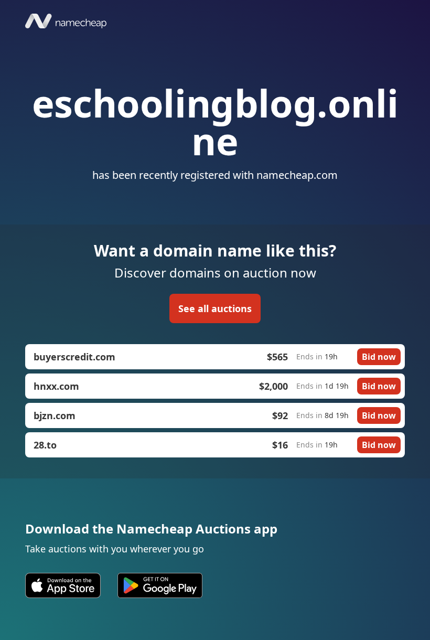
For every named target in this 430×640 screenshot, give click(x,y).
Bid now (379, 356)
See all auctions (215, 308)
